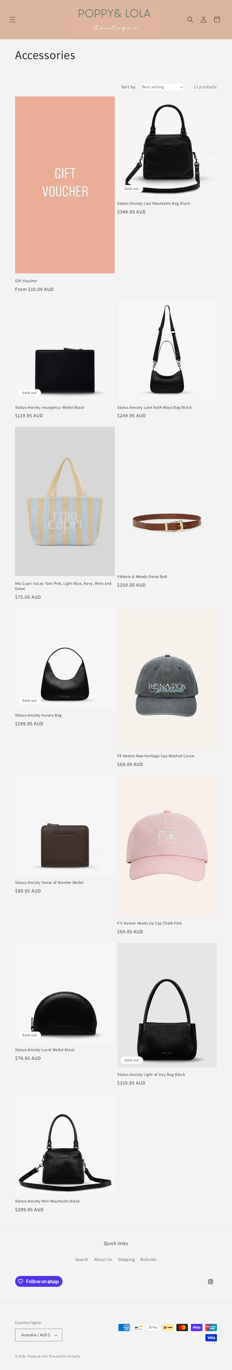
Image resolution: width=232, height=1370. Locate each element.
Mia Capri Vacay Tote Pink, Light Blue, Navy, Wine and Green (63, 586)
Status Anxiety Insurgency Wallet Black (49, 407)
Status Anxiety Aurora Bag (38, 715)
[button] (12, 19)
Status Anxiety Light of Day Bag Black (151, 1074)
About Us (103, 1259)
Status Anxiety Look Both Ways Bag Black (154, 407)
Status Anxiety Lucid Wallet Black (45, 1049)
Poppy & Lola (37, 1356)
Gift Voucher (26, 281)
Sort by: (128, 87)
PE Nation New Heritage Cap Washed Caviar (156, 756)
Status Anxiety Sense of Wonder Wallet (49, 882)
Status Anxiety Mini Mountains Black (47, 1201)
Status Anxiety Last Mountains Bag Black (153, 203)
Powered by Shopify (64, 1356)
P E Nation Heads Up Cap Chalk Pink (149, 923)
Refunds (148, 1259)
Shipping (126, 1259)
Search (82, 1259)
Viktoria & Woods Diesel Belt (142, 576)
